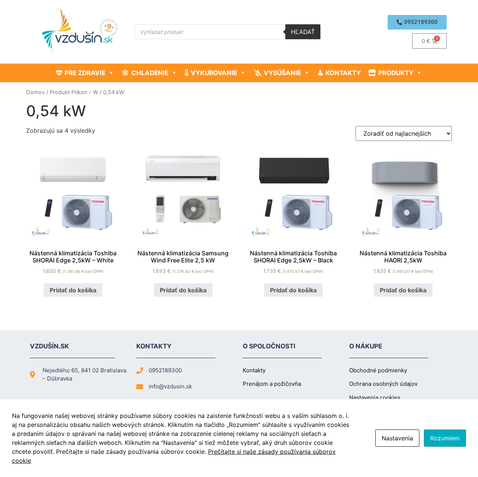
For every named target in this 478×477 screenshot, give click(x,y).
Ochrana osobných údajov (383, 383)
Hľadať (303, 32)
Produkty (395, 73)
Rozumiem (445, 438)
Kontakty (343, 73)
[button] (417, 22)
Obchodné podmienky (378, 370)
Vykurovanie (214, 73)
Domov (35, 92)
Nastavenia (397, 438)
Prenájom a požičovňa (272, 383)
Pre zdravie (85, 73)
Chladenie (149, 73)
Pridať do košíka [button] (73, 290)
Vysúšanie (282, 73)
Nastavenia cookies (374, 397)
